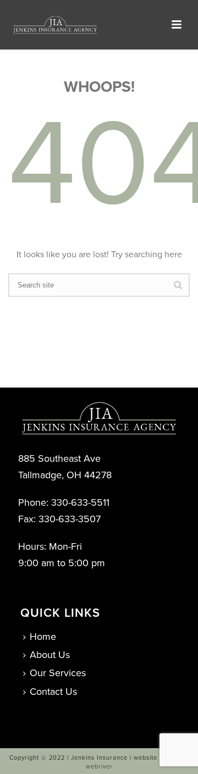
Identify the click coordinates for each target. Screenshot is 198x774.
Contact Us (53, 691)
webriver (99, 766)
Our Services (58, 673)
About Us (50, 655)
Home (43, 637)
